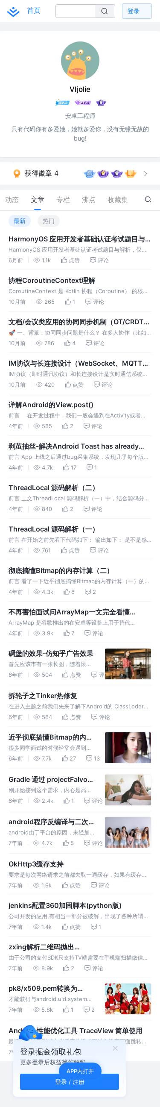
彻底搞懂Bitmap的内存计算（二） (61, 570)
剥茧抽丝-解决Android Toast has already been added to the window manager (74, 446)
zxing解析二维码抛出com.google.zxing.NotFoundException (72, 947)
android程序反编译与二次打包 (48, 822)
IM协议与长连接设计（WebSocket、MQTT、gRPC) (79, 363)
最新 (20, 220)
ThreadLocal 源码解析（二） (54, 487)
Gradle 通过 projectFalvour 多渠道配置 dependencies (51, 779)
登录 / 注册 (69, 1081)
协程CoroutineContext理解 (52, 280)
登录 (134, 11)
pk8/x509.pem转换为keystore (43, 988)
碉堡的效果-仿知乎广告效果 (51, 653)
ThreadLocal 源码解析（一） (54, 529)
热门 (49, 220)
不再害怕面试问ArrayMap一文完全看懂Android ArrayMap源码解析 (69, 612)
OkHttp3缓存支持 (36, 864)
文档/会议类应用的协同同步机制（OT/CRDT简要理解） (80, 322)
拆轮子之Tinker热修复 (43, 695)
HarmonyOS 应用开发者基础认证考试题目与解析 (77, 239)
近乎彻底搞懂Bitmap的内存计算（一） (51, 737)
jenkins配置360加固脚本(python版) (65, 905)
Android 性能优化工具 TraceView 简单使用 (76, 1030)
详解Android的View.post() (51, 404)
